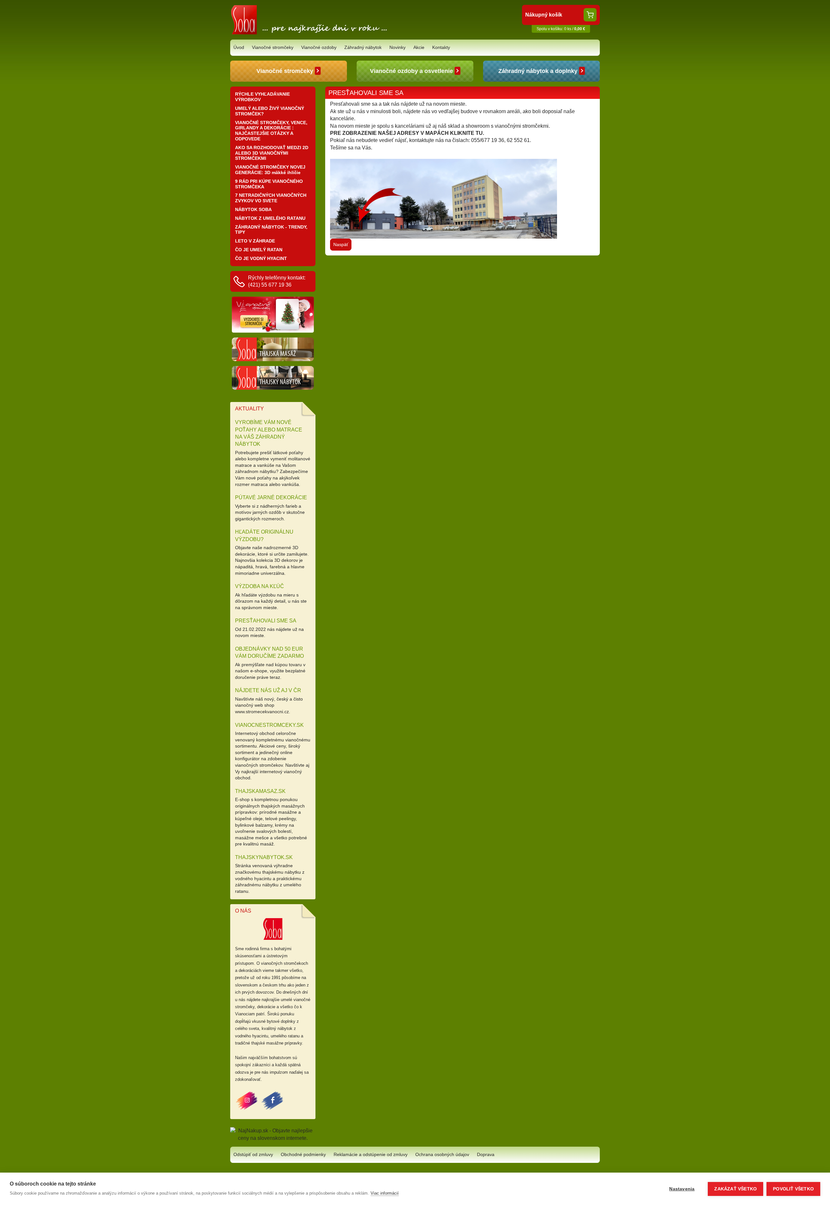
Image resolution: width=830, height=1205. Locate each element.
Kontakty (441, 47)
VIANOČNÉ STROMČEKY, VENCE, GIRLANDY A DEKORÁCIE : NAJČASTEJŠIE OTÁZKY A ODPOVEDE (271, 130)
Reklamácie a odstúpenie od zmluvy (371, 1154)
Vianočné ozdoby (319, 47)
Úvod (238, 47)
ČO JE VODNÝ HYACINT (261, 258)
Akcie (418, 47)
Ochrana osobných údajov (442, 1154)
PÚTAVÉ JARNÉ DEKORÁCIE (271, 497)
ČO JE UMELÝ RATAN (258, 249)
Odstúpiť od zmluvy (253, 1154)
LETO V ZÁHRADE (255, 240)
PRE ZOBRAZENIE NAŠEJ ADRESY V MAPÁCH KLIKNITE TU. (407, 133)
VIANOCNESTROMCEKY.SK (269, 725)
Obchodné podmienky (303, 1154)
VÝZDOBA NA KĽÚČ (259, 586)
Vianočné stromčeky (272, 47)
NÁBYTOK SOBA (253, 209)
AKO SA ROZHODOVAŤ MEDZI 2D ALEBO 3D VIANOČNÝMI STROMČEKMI (271, 153)
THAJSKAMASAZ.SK (260, 791)
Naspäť (340, 244)
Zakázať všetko (735, 1189)
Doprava (485, 1154)
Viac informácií (385, 1193)
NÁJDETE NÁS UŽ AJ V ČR (268, 690)
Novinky (397, 47)
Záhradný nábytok (363, 47)
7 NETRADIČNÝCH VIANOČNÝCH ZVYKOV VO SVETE (270, 198)
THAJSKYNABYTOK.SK (264, 857)
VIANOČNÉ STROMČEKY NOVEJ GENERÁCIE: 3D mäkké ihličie (270, 169)
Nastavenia (681, 1189)
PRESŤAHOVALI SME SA (265, 620)
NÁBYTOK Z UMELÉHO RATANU (270, 218)
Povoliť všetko (793, 1189)
